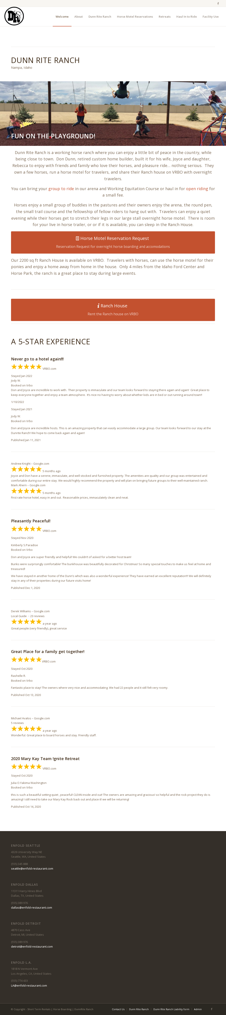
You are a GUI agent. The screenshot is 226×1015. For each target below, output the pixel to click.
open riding (197, 188)
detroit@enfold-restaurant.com (32, 946)
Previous (10, 113)
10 (125, 140)
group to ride (61, 188)
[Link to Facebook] (218, 3)
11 (128, 140)
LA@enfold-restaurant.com (29, 985)
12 (132, 140)
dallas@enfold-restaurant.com (31, 907)
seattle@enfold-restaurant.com (32, 868)
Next (216, 113)
